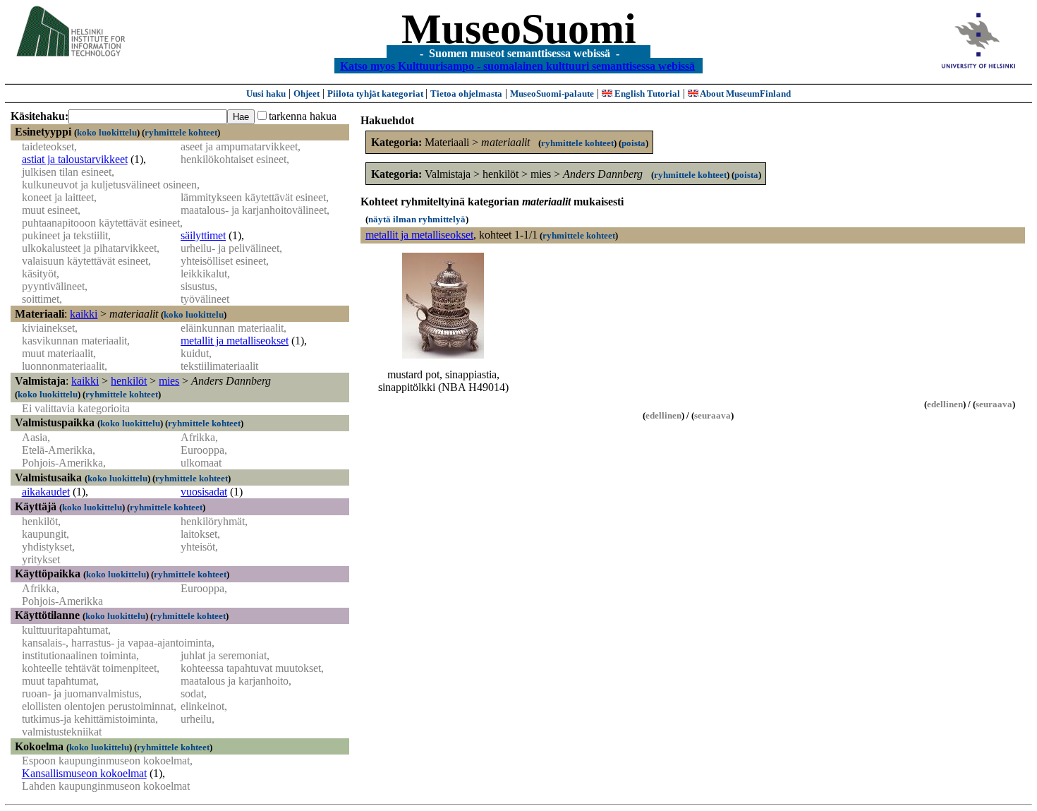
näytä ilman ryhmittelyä (417, 219)
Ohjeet (306, 93)
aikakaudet (46, 492)
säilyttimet (203, 235)
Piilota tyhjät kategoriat (376, 93)
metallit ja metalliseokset (235, 341)
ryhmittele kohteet (181, 132)
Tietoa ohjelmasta (466, 93)
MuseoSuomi (518, 29)
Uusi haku (266, 93)
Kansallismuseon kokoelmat (84, 773)
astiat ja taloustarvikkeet (75, 159)
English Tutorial (646, 93)
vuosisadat (204, 492)
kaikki (83, 314)
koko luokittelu (107, 132)
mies (169, 381)
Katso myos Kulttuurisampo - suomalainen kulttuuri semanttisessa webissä (517, 65)
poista (633, 143)
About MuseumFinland (744, 93)
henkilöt (129, 381)
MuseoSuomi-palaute (552, 93)
